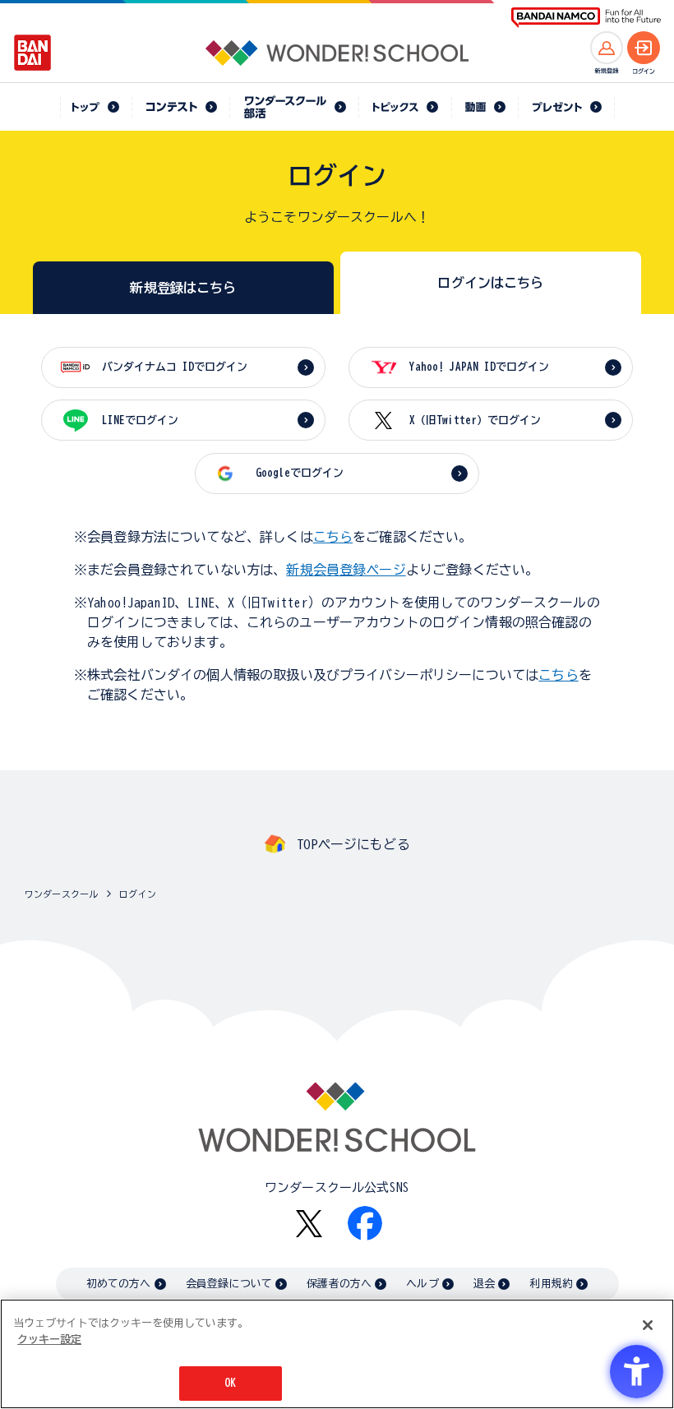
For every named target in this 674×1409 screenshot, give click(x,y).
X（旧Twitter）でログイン (475, 420)
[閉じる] (648, 1325)
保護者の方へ (339, 1283)
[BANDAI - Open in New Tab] (33, 53)
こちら (333, 536)
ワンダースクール (61, 894)
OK (230, 1383)
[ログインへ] (643, 47)
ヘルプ (422, 1283)
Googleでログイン (300, 473)
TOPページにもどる (353, 844)
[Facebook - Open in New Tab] (365, 1223)
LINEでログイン (140, 420)
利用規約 (551, 1283)
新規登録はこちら (183, 287)
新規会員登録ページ (345, 569)
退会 (484, 1283)
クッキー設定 (49, 1339)
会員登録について (229, 1283)
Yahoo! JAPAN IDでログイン (479, 367)
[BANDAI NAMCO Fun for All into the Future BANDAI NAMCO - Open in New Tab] (586, 17)
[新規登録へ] (606, 47)
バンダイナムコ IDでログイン (174, 367)
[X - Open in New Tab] (309, 1223)
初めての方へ (118, 1283)
